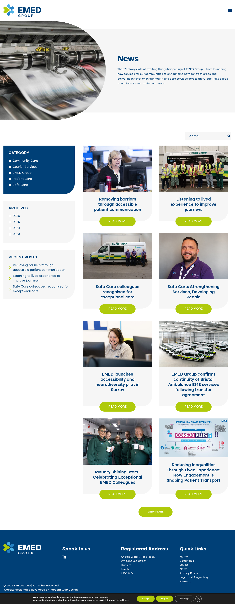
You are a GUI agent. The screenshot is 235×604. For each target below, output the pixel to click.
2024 (16, 228)
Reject (164, 598)
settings (124, 600)
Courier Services (25, 166)
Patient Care (22, 179)
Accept (145, 598)
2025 (16, 222)
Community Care (25, 160)
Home (184, 556)
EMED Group (22, 173)
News (183, 569)
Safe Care (20, 185)
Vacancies (187, 561)
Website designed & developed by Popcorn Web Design (40, 589)
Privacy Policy (189, 573)
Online (184, 565)
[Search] (228, 136)
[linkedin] (64, 558)
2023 (16, 234)
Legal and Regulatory (194, 577)
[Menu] (230, 10)
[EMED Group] (22, 16)
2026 (16, 216)
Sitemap (185, 581)
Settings (184, 598)
